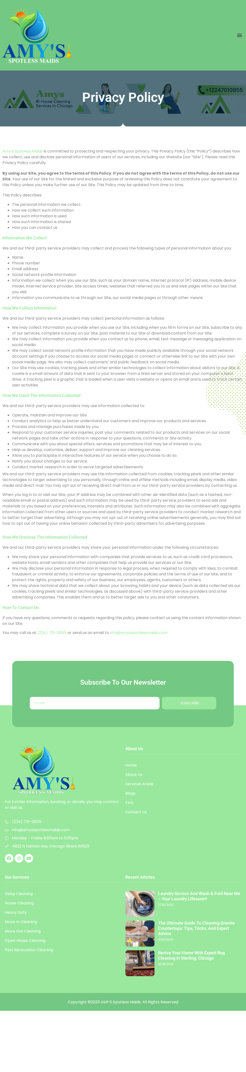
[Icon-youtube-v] (29, 858)
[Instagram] (19, 858)
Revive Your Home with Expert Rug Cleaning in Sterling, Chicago (191, 955)
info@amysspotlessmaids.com (138, 632)
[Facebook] (9, 858)
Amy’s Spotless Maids (22, 151)
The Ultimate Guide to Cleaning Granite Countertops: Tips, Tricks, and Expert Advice (196, 928)
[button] (240, 35)
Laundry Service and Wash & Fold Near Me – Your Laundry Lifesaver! (199, 896)
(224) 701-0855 (52, 632)
